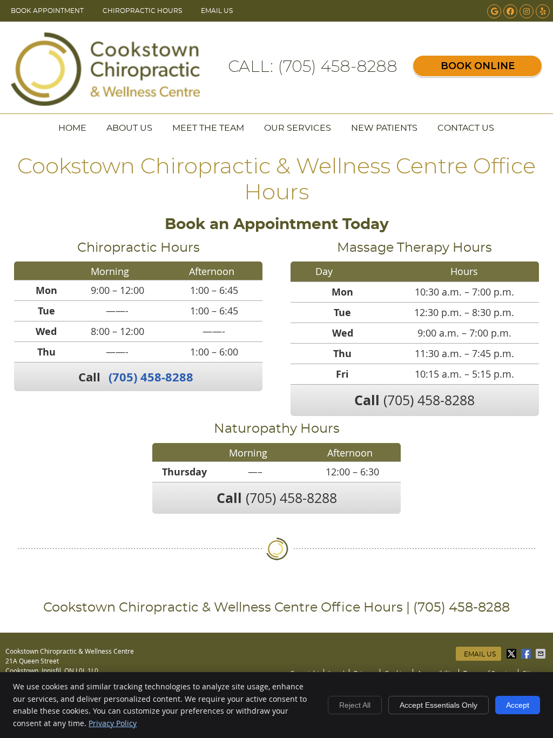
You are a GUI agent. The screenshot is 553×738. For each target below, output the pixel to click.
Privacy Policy (113, 723)
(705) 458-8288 (151, 376)
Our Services (297, 128)
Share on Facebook (527, 654)
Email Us (217, 11)
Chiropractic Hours (142, 11)
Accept (517, 705)
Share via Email (542, 654)
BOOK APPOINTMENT (47, 11)
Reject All (354, 705)
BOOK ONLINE (478, 66)
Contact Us (465, 128)
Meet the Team (208, 128)
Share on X (512, 654)
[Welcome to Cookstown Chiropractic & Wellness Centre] (105, 102)
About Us (129, 128)
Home (72, 128)
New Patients (384, 128)
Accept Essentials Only (438, 705)
